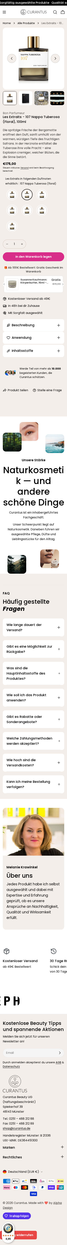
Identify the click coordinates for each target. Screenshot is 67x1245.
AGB (58, 1062)
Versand (24, 167)
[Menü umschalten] (4, 12)
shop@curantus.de (16, 1128)
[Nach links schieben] (11, 58)
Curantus (20, 1203)
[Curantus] (32, 1001)
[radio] (12, 194)
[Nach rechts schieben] (55, 58)
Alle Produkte (26, 23)
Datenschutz (11, 1066)
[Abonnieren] (59, 1052)
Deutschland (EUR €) (23, 1172)
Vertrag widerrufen (18, 1235)
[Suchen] (55, 12)
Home (7, 23)
